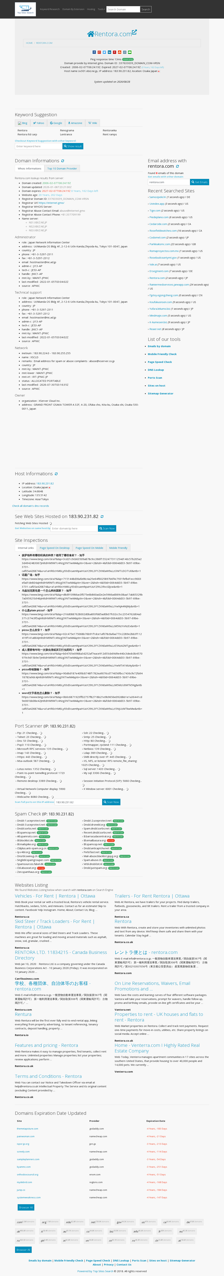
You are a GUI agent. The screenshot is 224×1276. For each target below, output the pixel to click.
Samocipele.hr (157, 197)
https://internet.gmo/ (51, 202)
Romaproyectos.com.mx (164, 251)
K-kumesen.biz (158, 322)
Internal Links (26, 548)
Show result (74, 146)
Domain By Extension (73, 9)
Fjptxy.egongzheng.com (163, 295)
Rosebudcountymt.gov (163, 257)
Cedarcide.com (158, 224)
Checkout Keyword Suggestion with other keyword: (45, 140)
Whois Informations (29, 168)
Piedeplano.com (159, 217)
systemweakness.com (29, 1197)
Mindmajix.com (158, 315)
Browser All (26, 1207)
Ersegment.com (159, 271)
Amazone (76, 123)
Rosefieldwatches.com (163, 230)
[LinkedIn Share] (109, 52)
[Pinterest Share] (114, 52)
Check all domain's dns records (30, 505)
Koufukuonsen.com (160, 302)
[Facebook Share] (94, 52)
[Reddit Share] (124, 52)
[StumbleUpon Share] (119, 52)
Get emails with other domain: (166, 176)
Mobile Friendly (118, 548)
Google (57, 123)
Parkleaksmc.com (159, 244)
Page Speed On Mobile (89, 548)
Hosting (91, 9)
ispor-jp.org (23, 1143)
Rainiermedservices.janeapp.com (169, 284)
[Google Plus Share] (99, 52)
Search (146, 9)
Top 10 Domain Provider (62, 168)
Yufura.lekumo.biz (159, 308)
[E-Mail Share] (130, 52)
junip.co (21, 1189)
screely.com (23, 1151)
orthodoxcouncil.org (27, 1174)
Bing (24, 123)
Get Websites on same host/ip (32, 528)
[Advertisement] (79, 437)
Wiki (94, 123)
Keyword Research (50, 9)
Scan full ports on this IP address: (35, 802)
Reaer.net (155, 329)
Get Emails (201, 182)
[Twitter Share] (104, 52)
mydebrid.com (24, 1182)
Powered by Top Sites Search (95, 1271)
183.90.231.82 (45, 483)
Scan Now (108, 528)
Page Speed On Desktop (55, 548)
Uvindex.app (156, 203)
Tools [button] (100, 9)
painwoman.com (25, 1136)
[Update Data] (62, 160)
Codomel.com (157, 237)
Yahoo (40, 123)
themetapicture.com (27, 1128)
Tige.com (154, 210)
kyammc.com (24, 1166)
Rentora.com (44, 42)
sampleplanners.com (28, 1159)
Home (29, 42)
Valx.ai (153, 264)
